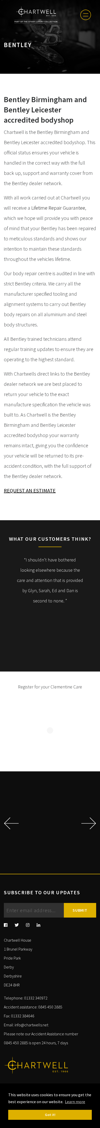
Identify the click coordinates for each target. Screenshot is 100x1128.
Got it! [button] (50, 1114)
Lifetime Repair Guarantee (58, 208)
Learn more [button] (75, 1101)
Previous (10, 823)
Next (89, 823)
